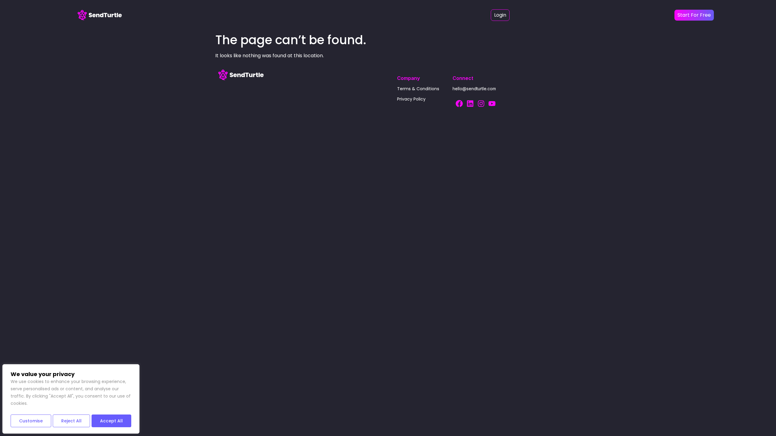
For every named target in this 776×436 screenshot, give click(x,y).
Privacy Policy (411, 99)
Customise (31, 421)
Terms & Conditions (418, 89)
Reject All (71, 421)
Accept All (111, 421)
